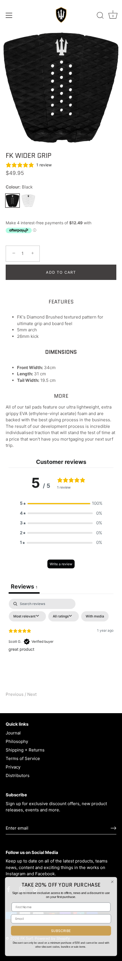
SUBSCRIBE (61, 930)
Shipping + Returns (25, 750)
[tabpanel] (61, 641)
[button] (61, 503)
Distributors (18, 775)
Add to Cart (61, 272)
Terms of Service (23, 758)
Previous (15, 694)
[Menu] (9, 15)
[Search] (100, 16)
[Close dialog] (112, 881)
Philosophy (17, 741)
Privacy (13, 767)
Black (12, 201)
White (28, 201)
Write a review (61, 564)
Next (32, 694)
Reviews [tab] (24, 586)
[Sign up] (113, 828)
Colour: (19, 187)
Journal (13, 733)
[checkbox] (95, 616)
